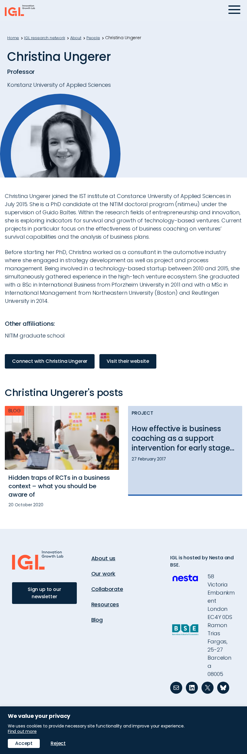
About (75, 38)
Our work (103, 573)
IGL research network (44, 38)
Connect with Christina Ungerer (49, 361)
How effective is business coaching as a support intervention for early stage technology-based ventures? (185, 438)
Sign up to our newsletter (44, 593)
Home (13, 38)
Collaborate (107, 589)
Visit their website (128, 361)
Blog (97, 620)
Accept (24, 743)
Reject (58, 743)
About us (103, 558)
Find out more (22, 731)
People (93, 38)
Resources (105, 604)
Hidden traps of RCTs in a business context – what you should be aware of (59, 486)
